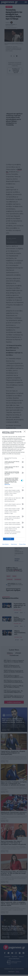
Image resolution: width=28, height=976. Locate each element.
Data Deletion (5, 544)
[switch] (22, 462)
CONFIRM (8, 538)
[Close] (25, 432)
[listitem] (14, 458)
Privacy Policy (22, 544)
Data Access (14, 544)
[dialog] (14, 488)
